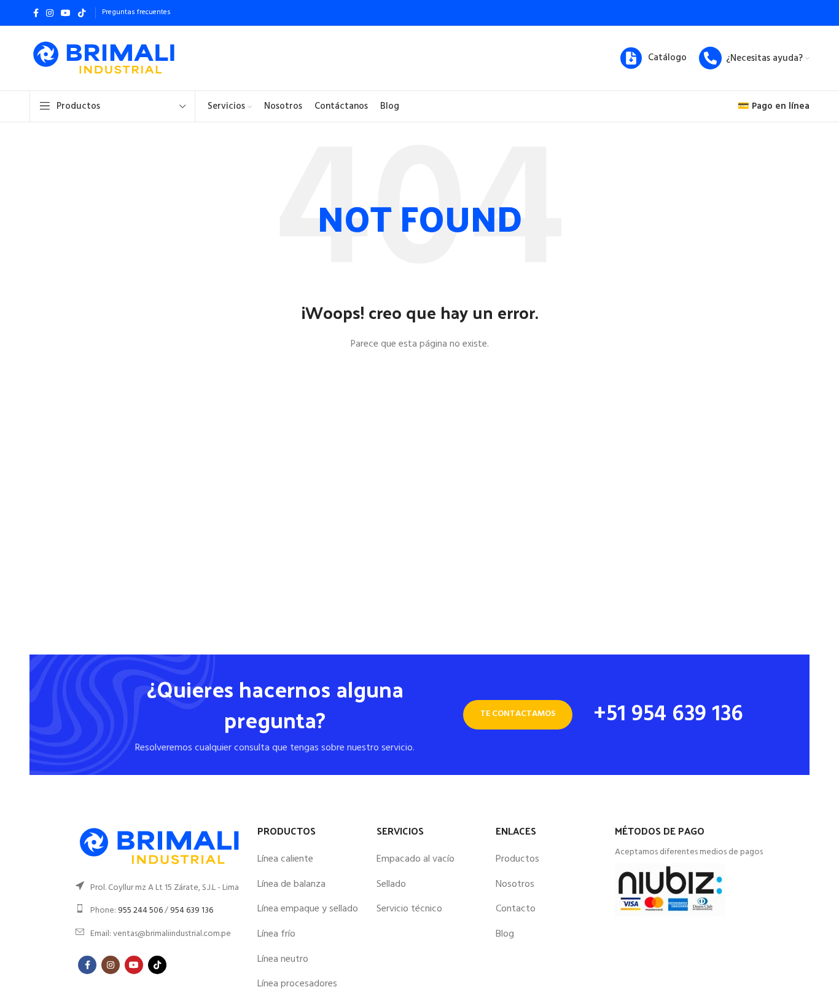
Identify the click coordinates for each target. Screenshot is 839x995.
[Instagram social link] (49, 13)
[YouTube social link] (65, 13)
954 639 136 (191, 910)
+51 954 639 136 (668, 715)
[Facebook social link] (35, 13)
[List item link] (160, 888)
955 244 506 (140, 910)
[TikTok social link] (81, 13)
